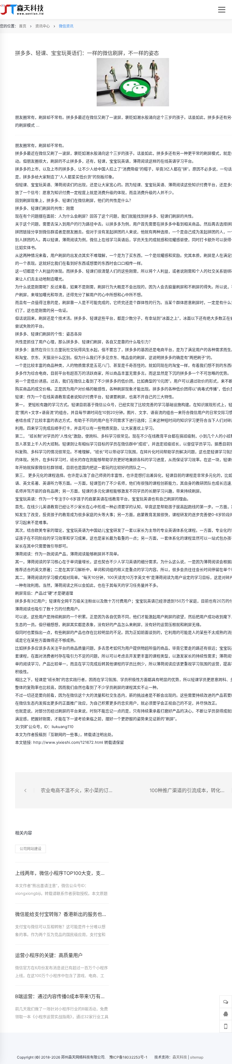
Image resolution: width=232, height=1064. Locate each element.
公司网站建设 (30, 848)
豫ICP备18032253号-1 (128, 1057)
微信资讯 (66, 26)
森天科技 (179, 1057)
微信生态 (50, 349)
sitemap (196, 1057)
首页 (22, 26)
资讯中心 (42, 26)
